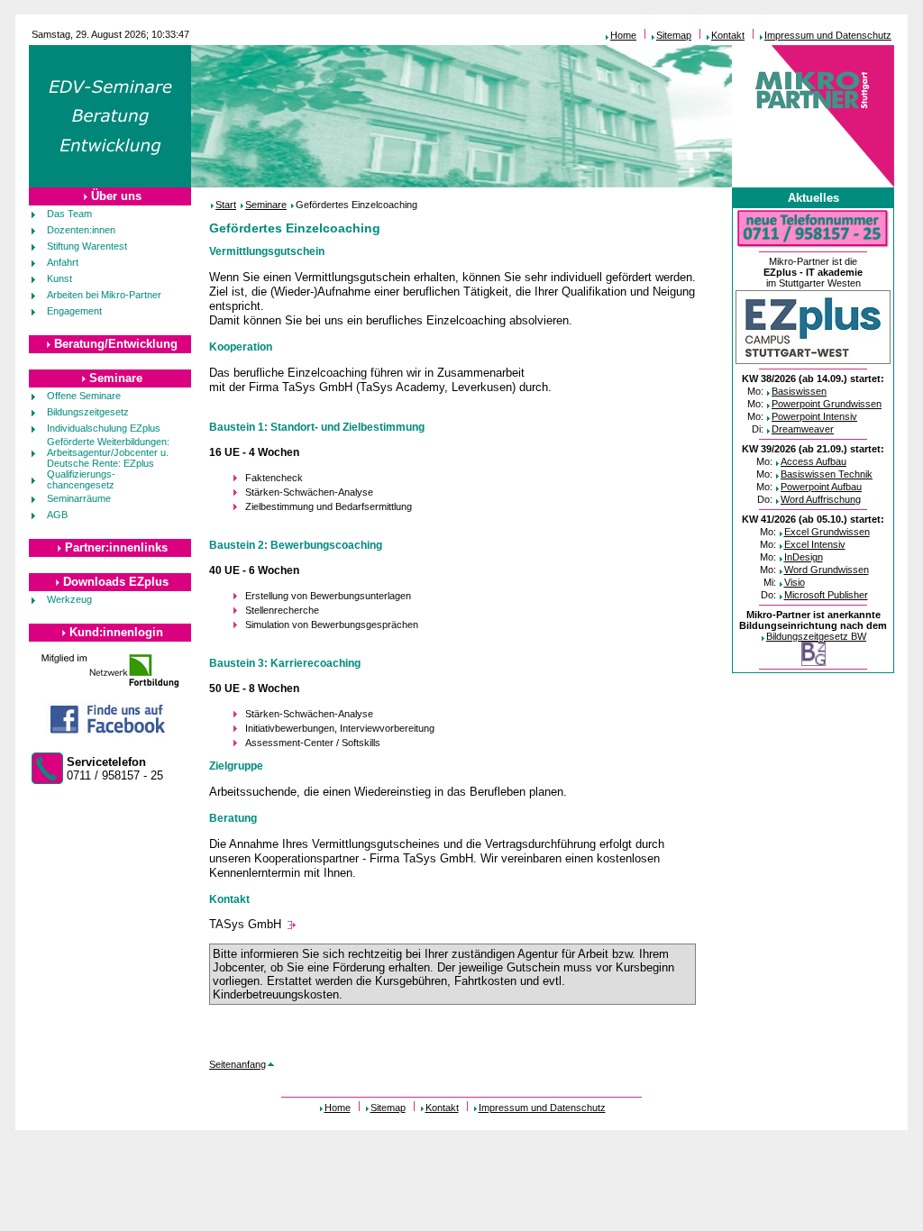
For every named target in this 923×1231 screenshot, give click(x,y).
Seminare (115, 378)
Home (623, 35)
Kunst (59, 278)
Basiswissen (799, 391)
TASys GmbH (245, 924)
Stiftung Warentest (87, 246)
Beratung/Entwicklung (116, 344)
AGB (57, 514)
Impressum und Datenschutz (827, 35)
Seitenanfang (237, 1064)
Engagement (74, 310)
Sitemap (673, 35)
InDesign (803, 557)
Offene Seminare (84, 395)
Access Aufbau (813, 461)
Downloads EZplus (116, 581)
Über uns (116, 196)
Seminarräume (79, 498)
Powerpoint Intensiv (814, 416)
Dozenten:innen (81, 229)
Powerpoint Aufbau (821, 486)
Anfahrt (62, 262)
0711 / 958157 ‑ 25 (115, 768)
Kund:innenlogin (116, 632)
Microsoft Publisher (826, 594)
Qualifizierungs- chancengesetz (81, 479)
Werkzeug (69, 599)
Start (225, 204)
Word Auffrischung (821, 499)
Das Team (69, 213)
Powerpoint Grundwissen (827, 403)
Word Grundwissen (826, 569)
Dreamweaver (803, 429)
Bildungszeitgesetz (88, 411)
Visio (794, 582)
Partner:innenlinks (116, 547)
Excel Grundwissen (827, 531)
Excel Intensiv (814, 544)
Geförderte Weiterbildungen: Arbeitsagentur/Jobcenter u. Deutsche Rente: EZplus (108, 452)
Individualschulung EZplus (103, 428)
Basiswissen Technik (827, 474)
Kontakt (728, 35)
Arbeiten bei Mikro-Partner (104, 294)
